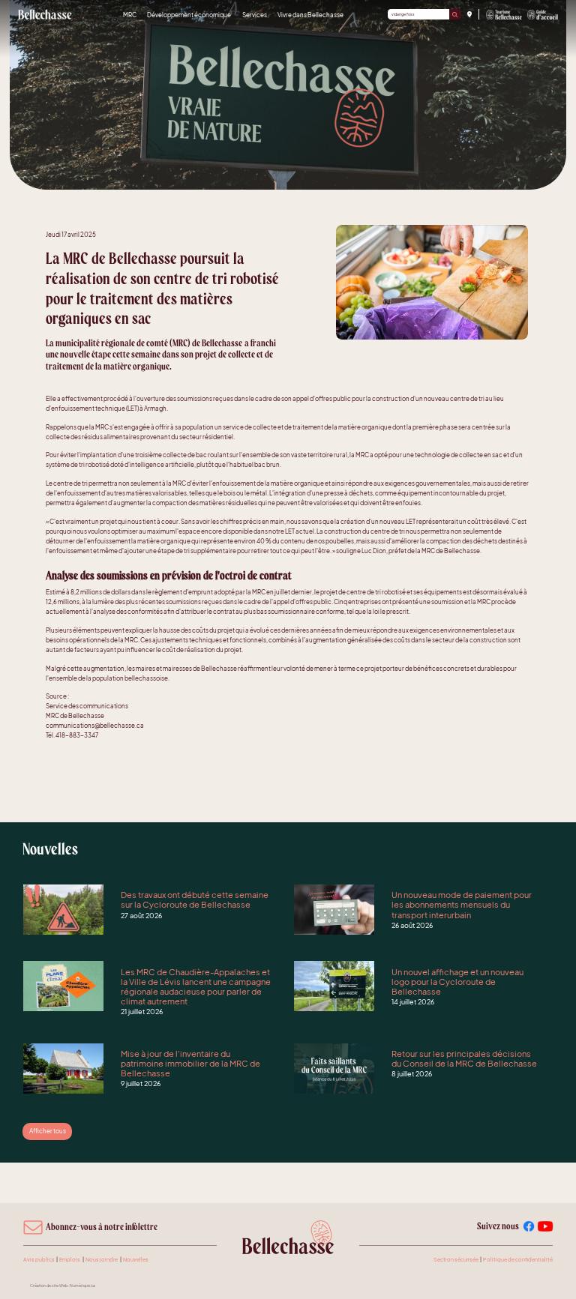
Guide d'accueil (542, 14)
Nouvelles (135, 1259)
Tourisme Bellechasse (504, 14)
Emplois (69, 1259)
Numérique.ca (82, 1285)
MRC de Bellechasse (46, 14)
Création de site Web (49, 1285)
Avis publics (39, 1259)
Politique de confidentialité (518, 1259)
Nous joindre (102, 1259)
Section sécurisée (456, 1259)
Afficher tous (47, 1131)
